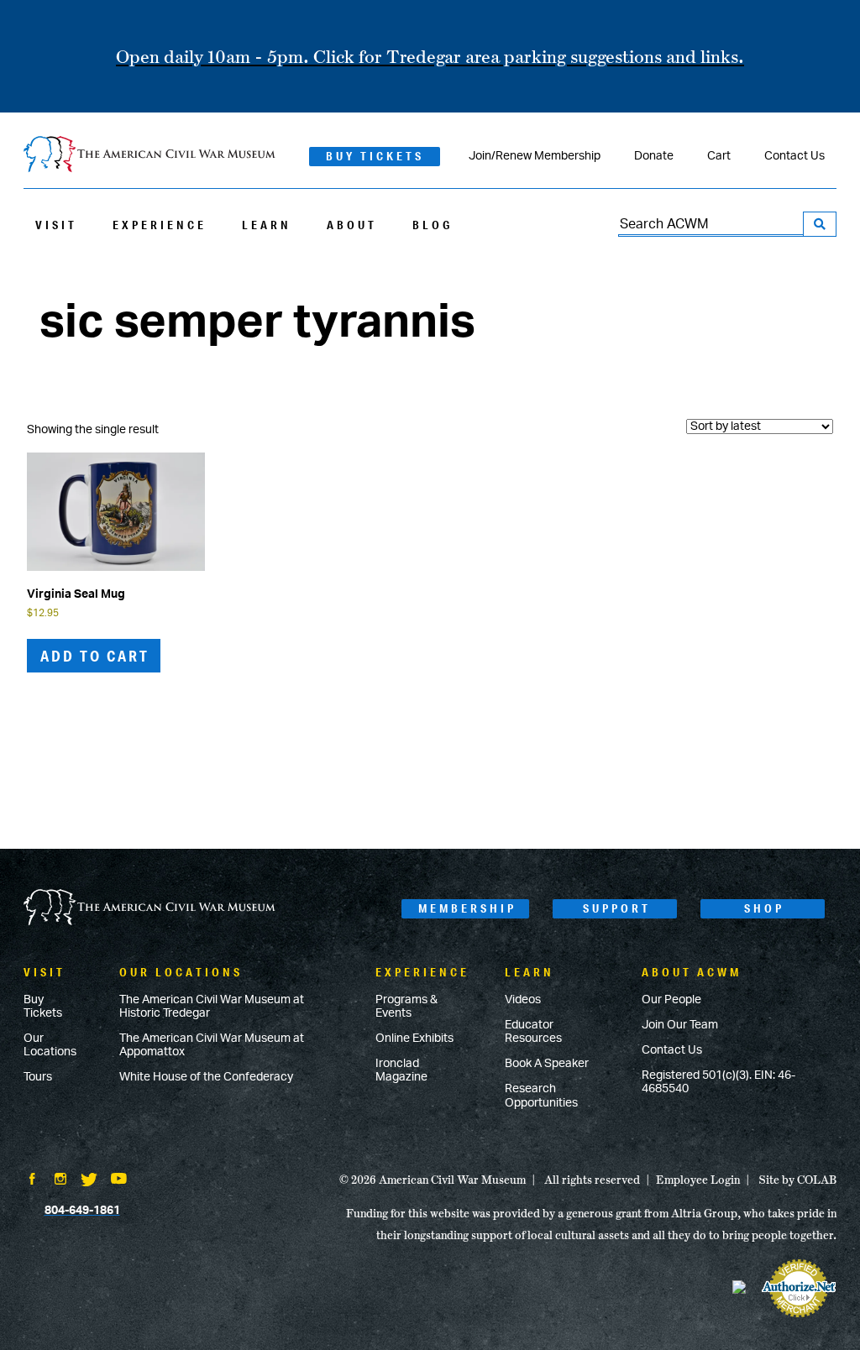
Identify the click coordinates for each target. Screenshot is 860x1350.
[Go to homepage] (149, 909)
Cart (719, 156)
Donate (654, 156)
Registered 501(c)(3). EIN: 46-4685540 (718, 1082)
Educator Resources (533, 1031)
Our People (671, 1000)
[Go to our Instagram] (60, 1180)
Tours (38, 1077)
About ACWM (692, 972)
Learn (266, 225)
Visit (56, 225)
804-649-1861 (82, 1211)
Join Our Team (680, 1025)
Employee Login (698, 1179)
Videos (523, 1000)
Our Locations (50, 1045)
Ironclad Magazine (401, 1070)
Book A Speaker (547, 1064)
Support (617, 908)
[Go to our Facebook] (32, 1180)
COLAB (816, 1179)
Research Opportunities (541, 1095)
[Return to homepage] (149, 155)
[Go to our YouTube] (118, 1180)
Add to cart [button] (94, 655)
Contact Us (794, 156)
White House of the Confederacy (206, 1077)
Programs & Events (406, 1006)
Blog (432, 225)
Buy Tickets (375, 156)
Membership (467, 908)
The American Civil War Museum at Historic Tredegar (211, 1006)
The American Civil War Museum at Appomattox (211, 1045)
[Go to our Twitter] (89, 1181)
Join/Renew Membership (534, 156)
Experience (160, 225)
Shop (764, 908)
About (352, 225)
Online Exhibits (414, 1038)
